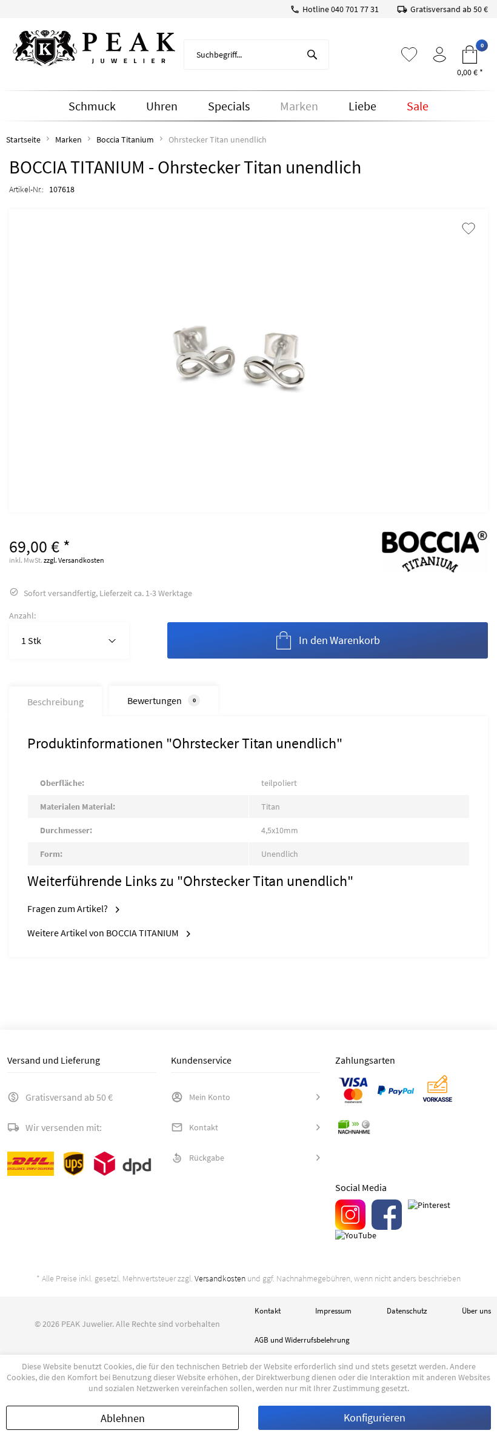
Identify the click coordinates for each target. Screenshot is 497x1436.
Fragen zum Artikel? (68, 908)
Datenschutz (407, 1311)
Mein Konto (209, 1097)
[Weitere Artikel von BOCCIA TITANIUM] (435, 552)
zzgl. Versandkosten (74, 560)
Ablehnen (123, 1418)
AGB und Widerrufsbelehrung (302, 1340)
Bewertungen (161, 700)
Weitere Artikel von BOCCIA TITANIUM (104, 933)
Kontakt (203, 1127)
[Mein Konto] (439, 54)
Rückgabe (206, 1157)
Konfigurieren (374, 1417)
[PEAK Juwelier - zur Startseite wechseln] (94, 48)
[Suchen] (312, 54)
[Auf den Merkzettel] (468, 229)
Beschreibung (55, 702)
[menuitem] (256, 54)
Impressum (333, 1311)
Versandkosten (220, 1278)
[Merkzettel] (409, 54)
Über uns (476, 1311)
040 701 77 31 (355, 9)
